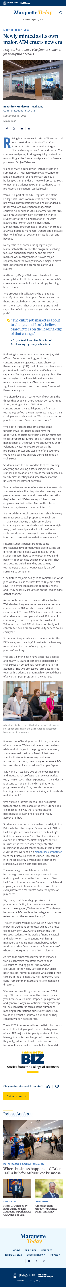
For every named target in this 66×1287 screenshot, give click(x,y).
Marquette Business (16, 30)
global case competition (48, 852)
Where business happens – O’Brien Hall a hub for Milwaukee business (32, 1171)
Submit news (14, 1096)
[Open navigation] (5, 13)
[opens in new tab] (17, 3)
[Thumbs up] (48, 1086)
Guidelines (30, 1250)
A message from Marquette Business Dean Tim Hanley (46, 1208)
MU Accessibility (35, 1254)
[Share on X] (14, 128)
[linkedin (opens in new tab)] (44, 1261)
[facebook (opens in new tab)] (22, 1261)
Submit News (47, 1250)
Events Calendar (13, 1254)
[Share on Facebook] (7, 128)
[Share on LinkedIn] (21, 128)
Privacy (54, 1254)
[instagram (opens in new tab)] (29, 1261)
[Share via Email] (29, 128)
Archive (16, 1250)
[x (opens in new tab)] (36, 1261)
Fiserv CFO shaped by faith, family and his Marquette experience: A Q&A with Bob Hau (17, 1210)
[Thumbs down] (57, 1086)
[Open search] (61, 13)
